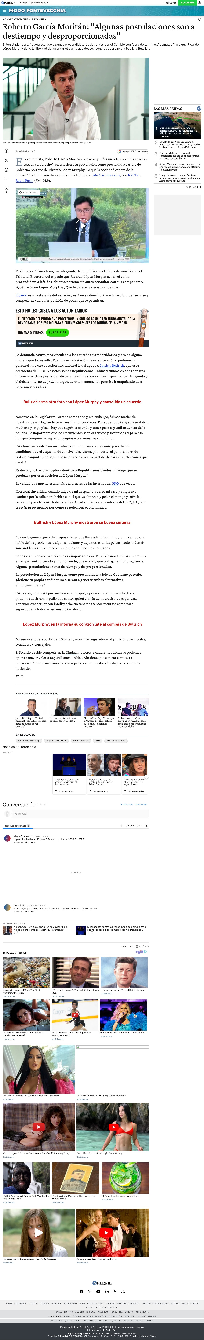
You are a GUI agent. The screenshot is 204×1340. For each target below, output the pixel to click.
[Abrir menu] (3, 10)
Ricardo (21, 295)
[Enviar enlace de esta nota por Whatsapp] (6, 170)
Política (33, 1303)
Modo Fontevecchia (106, 175)
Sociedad (56, 1303)
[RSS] (115, 1291)
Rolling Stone (115, 1316)
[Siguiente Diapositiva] (146, 777)
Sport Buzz (130, 1316)
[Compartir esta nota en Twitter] (6, 160)
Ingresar (170, 2)
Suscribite (188, 2)
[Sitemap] (123, 1291)
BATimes (129, 1312)
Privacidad (102, 1321)
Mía (121, 1312)
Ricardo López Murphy (28, 740)
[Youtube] (98, 1291)
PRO (115, 483)
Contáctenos (88, 1321)
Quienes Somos (72, 1321)
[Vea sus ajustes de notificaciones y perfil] (199, 2)
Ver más (192, 187)
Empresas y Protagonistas (155, 1303)
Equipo (113, 1321)
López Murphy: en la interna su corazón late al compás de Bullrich (82, 624)
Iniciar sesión (127, 805)
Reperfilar (122, 1303)
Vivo (98, 1308)
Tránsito (149, 1321)
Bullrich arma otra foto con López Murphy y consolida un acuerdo (82, 401)
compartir (129, 842)
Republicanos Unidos (56, 740)
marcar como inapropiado (141, 844)
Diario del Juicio (110, 1308)
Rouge (114, 1312)
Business (134, 1303)
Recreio (142, 1316)
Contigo (77, 1316)
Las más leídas (168, 108)
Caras (185, 1303)
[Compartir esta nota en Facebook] (6, 151)
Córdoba (110, 1303)
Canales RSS (56, 1321)
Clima (82, 1303)
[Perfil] (102, 1284)
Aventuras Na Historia (94, 1316)
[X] (89, 1292)
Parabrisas (103, 1312)
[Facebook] (81, 1292)
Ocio (101, 1303)
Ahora (9, 1303)
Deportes (92, 1303)
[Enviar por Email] (6, 179)
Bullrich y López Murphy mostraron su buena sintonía (82, 522)
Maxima (152, 1316)
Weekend (79, 1312)
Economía (44, 1303)
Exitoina (194, 1303)
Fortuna (90, 1312)
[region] (76, 876)
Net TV (133, 175)
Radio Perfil (24, 180)
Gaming (89, 1308)
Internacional (70, 1303)
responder (18, 842)
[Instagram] (107, 1292)
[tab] (18, 825)
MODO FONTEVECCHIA (15, 19)
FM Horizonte (142, 1312)
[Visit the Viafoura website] (142, 946)
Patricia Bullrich (112, 365)
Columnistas (20, 1303)
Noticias (175, 1303)
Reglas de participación (131, 1321)
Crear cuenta (141, 805)
